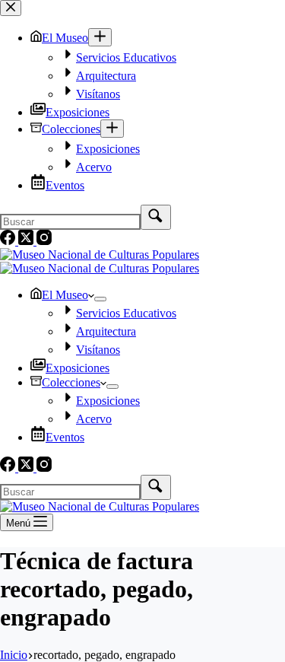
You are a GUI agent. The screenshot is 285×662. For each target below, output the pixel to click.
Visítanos (98, 349)
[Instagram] (44, 467)
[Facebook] (9, 467)
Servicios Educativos (126, 313)
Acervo (94, 418)
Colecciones (71, 382)
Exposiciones (77, 367)
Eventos (65, 437)
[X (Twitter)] (27, 467)
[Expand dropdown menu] (100, 299)
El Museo (65, 294)
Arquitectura (106, 331)
